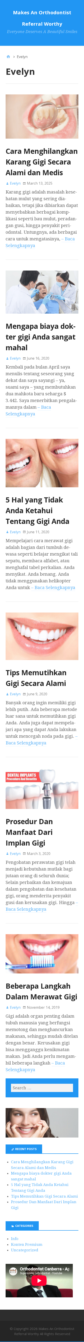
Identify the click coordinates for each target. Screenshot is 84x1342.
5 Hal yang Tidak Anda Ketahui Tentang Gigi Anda (37, 510)
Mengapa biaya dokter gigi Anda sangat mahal (40, 336)
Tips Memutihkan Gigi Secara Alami (44, 1196)
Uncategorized (24, 1250)
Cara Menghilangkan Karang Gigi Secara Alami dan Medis (42, 161)
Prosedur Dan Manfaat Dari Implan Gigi (29, 832)
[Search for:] (42, 1088)
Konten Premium (26, 1244)
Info (14, 1238)
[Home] (8, 56)
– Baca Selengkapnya (53, 587)
